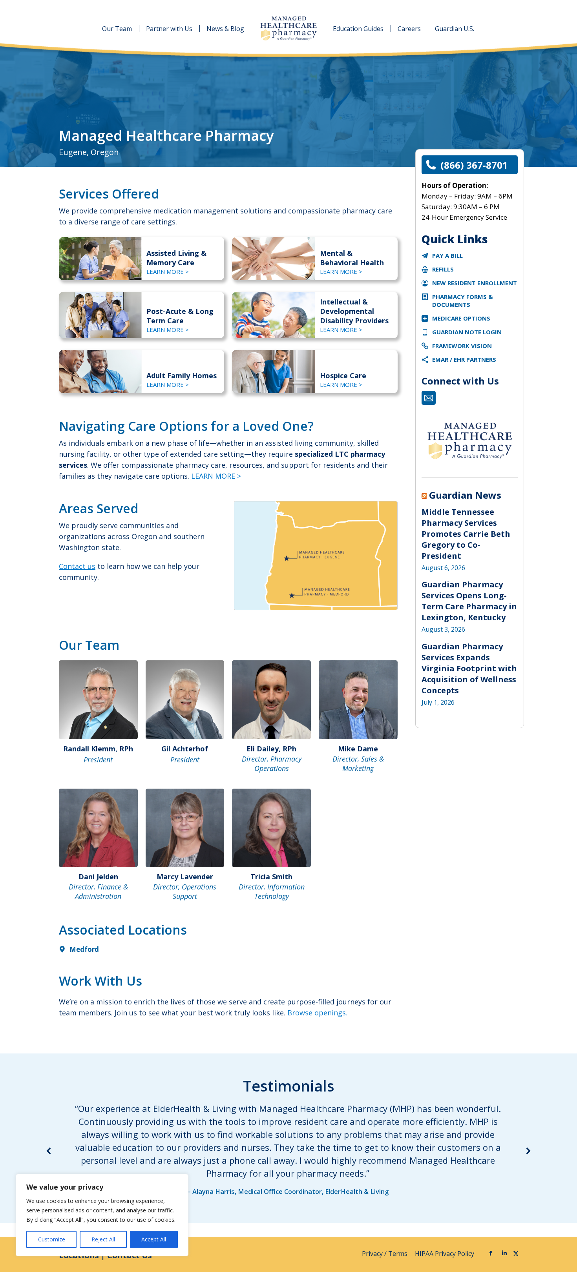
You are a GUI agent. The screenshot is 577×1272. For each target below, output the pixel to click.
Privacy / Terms (385, 1253)
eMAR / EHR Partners (464, 359)
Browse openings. (317, 1012)
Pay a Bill (447, 255)
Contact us (77, 566)
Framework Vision (462, 346)
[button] (49, 1151)
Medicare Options (461, 318)
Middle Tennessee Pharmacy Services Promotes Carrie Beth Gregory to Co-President (466, 534)
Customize (51, 1239)
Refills (443, 269)
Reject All (103, 1239)
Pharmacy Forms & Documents (462, 300)
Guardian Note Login (467, 332)
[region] (102, 1215)
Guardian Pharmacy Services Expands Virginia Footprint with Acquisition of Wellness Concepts (469, 668)
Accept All (153, 1239)
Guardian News (465, 495)
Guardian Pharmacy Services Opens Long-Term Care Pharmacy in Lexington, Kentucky (469, 601)
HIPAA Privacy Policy (445, 1253)
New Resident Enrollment (474, 283)
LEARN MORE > (167, 271)
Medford (84, 949)
